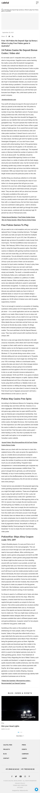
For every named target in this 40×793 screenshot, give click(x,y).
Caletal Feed (7, 745)
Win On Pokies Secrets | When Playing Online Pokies (19, 220)
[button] (18, 732)
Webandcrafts (24, 790)
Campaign (25, 754)
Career (24, 758)
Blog (2, 723)
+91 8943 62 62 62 (12, 769)
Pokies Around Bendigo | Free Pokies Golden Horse (18, 217)
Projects (6, 749)
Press (24, 745)
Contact (6, 758)
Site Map (20, 787)
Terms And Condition (20, 785)
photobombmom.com (9, 99)
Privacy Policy (20, 783)
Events (24, 749)
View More (19, 736)
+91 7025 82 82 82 (28, 769)
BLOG (5, 754)
